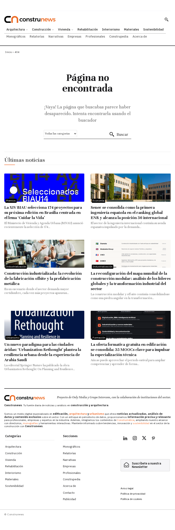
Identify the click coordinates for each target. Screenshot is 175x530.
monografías (30, 423)
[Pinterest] (153, 439)
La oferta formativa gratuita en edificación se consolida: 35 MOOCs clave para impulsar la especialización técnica (130, 349)
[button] (166, 19)
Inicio (8, 52)
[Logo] (24, 398)
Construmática (125, 420)
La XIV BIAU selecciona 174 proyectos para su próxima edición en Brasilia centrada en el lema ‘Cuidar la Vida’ (43, 212)
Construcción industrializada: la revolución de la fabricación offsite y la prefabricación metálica (43, 278)
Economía (98, 200)
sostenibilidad (141, 423)
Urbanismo (12, 337)
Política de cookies (131, 499)
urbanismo (96, 413)
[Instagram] (134, 439)
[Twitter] (144, 439)
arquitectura (78, 413)
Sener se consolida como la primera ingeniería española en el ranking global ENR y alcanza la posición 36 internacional (129, 212)
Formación (99, 337)
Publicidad (69, 499)
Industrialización (16, 266)
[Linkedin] (125, 439)
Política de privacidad (133, 493)
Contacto (69, 493)
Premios (11, 200)
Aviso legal (127, 488)
